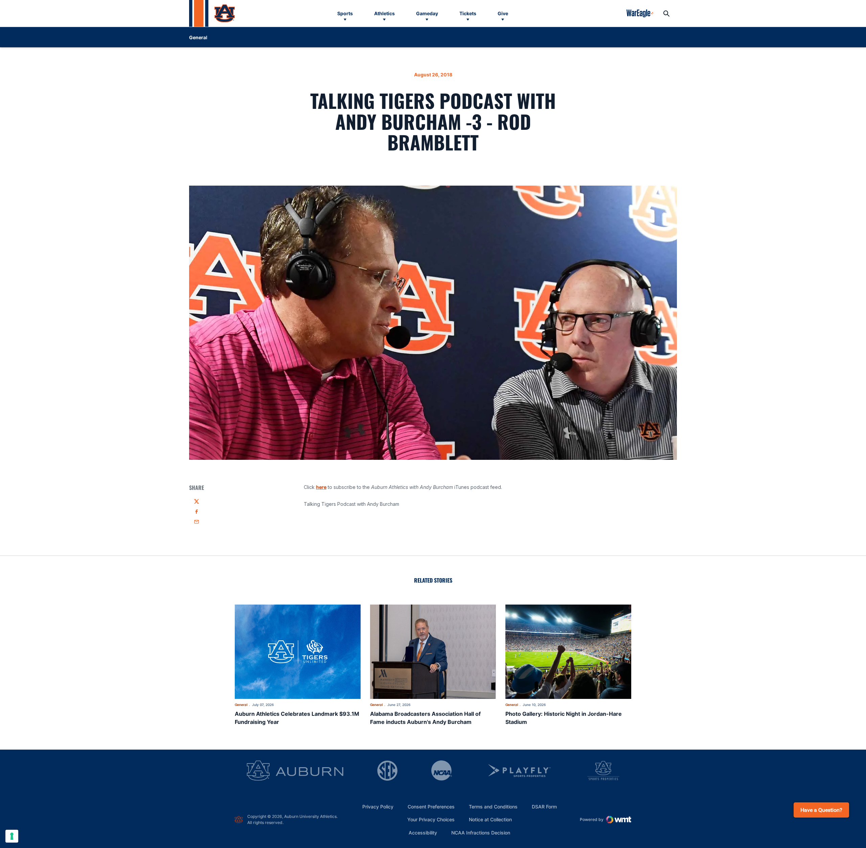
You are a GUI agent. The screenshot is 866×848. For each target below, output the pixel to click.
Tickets (467, 13)
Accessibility (423, 832)
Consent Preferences (431, 806)
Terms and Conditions (493, 806)
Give (503, 13)
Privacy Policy (377, 806)
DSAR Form (544, 806)
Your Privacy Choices (431, 819)
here (321, 487)
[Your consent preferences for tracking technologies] (11, 836)
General (241, 705)
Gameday (427, 13)
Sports (345, 13)
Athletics (384, 13)
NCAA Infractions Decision (480, 832)
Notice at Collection (490, 819)
